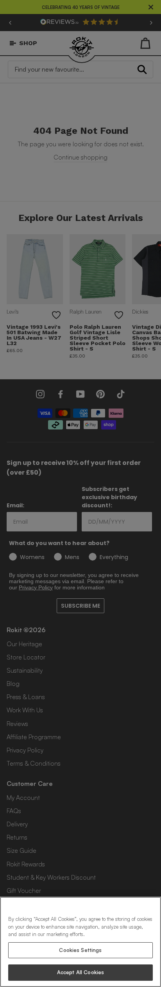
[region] (80, 942)
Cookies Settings (80, 950)
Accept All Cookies (80, 972)
